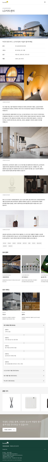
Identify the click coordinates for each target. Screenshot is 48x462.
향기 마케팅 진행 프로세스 (10, 325)
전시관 (5, 243)
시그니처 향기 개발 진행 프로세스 (11, 370)
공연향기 (5, 246)
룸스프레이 (39, 243)
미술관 (9, 243)
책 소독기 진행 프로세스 (9, 380)
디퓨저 (34, 243)
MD (29, 243)
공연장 (14, 243)
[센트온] (5, 2)
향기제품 (19, 243)
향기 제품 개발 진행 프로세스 (10, 375)
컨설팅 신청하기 (8, 429)
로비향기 (10, 246)
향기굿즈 (24, 243)
